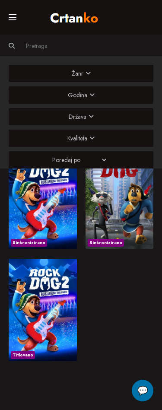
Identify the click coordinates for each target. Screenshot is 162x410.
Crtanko (78, 16)
